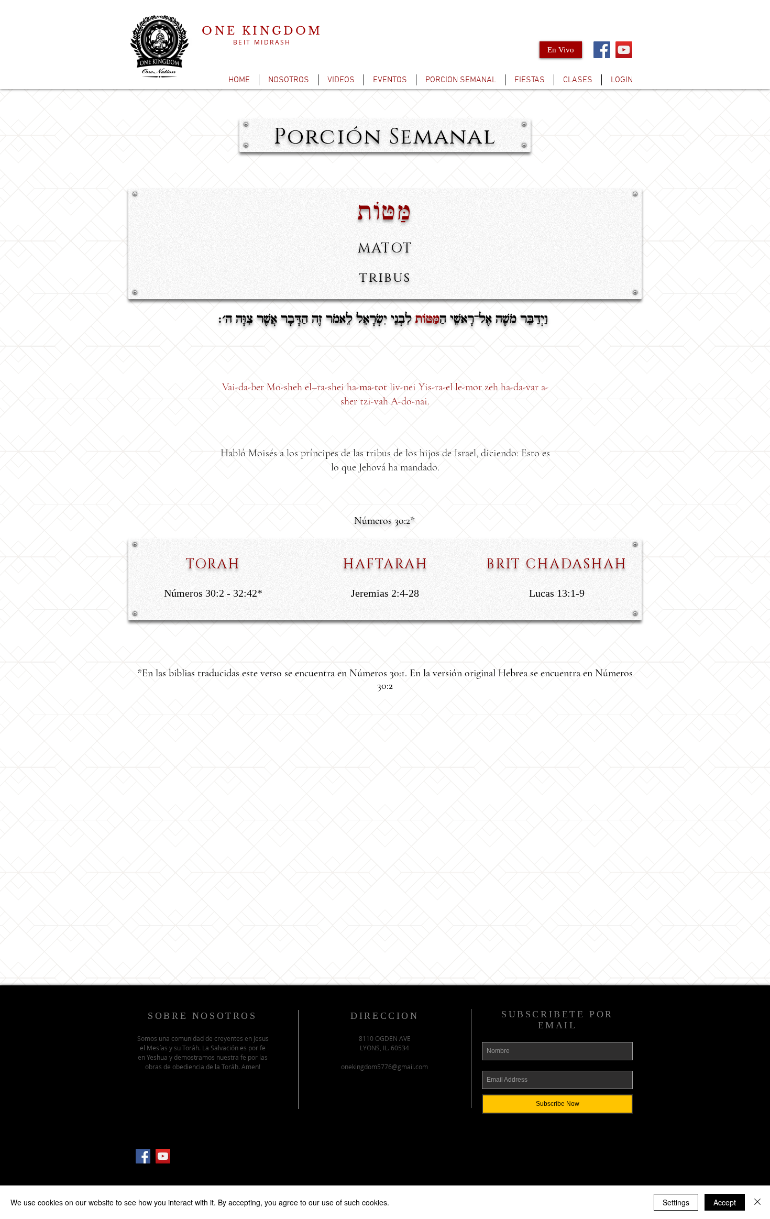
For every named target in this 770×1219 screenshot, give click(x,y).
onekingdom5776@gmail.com (384, 1066)
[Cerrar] (757, 1202)
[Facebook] (601, 49)
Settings (676, 1202)
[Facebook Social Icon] (143, 1156)
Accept (724, 1202)
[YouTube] (623, 49)
